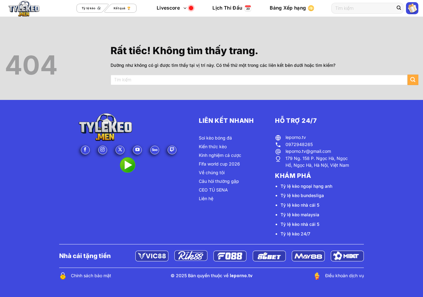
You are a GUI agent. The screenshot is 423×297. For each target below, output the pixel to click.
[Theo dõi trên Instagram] (102, 150)
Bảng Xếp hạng (288, 8)
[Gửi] (398, 8)
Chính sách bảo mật (91, 275)
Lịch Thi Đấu (227, 8)
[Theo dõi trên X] (120, 150)
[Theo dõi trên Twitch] (172, 150)
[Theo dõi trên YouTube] (137, 150)
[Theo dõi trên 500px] (154, 150)
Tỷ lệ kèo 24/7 (295, 233)
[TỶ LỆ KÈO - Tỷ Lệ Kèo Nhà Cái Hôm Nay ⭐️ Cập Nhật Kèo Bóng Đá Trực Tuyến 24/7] (31, 8)
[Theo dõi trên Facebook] (85, 150)
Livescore (168, 8)
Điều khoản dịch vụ (344, 275)
